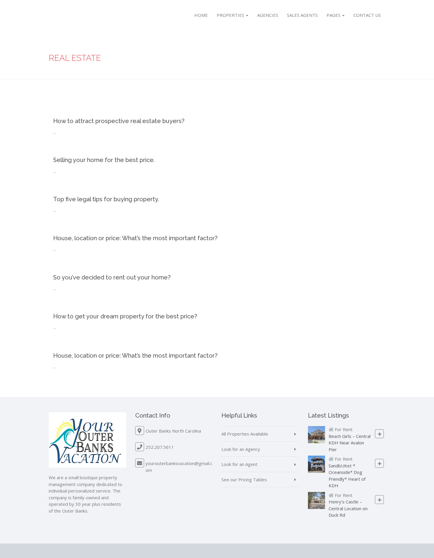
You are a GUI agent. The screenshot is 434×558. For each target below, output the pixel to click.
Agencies (267, 15)
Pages (334, 15)
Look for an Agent (239, 464)
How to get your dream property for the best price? (125, 316)
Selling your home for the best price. (104, 159)
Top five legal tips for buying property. (106, 199)
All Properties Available (244, 434)
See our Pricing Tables (244, 479)
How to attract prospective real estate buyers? (119, 121)
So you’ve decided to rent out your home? (112, 277)
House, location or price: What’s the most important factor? (135, 238)
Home (201, 15)
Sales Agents (302, 15)
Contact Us (367, 15)
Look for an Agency (240, 449)
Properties (231, 15)
